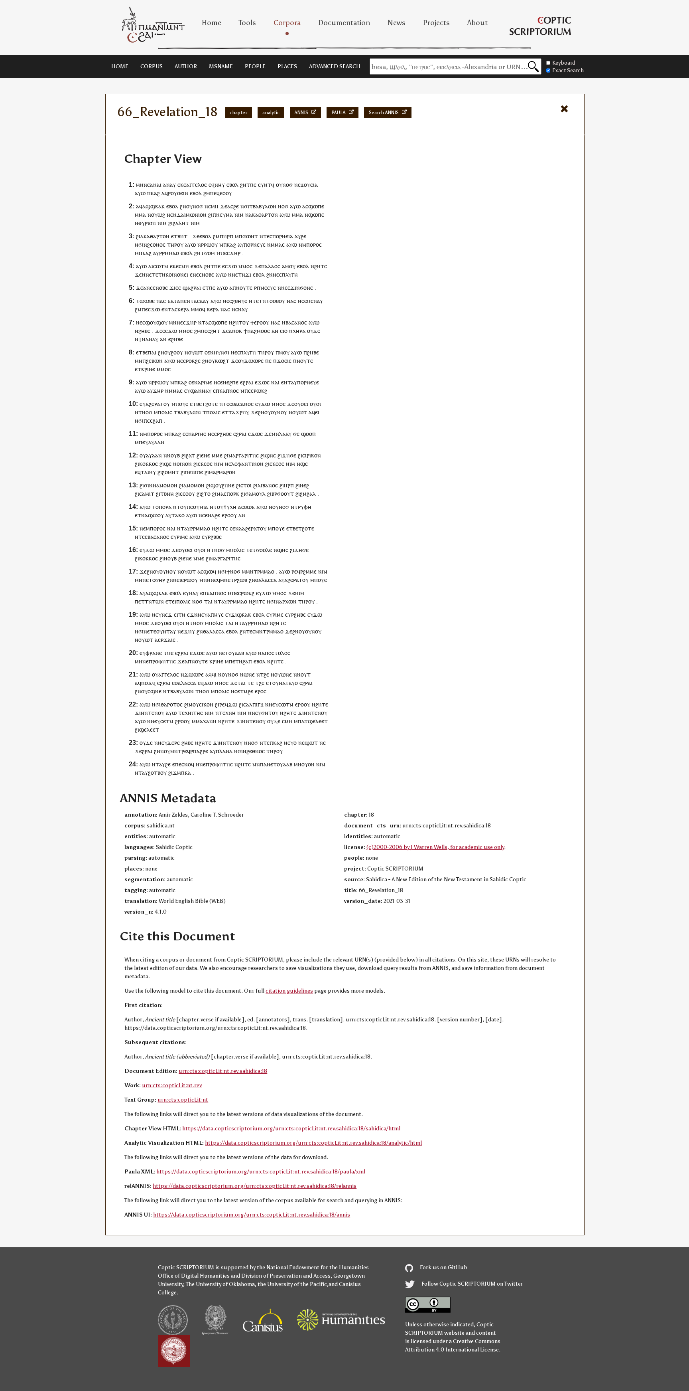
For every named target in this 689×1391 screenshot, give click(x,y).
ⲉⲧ (174, 236)
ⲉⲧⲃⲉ (142, 352)
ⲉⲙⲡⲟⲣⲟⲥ (154, 528)
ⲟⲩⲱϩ (158, 214)
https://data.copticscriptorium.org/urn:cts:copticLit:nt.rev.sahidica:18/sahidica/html (291, 1128)
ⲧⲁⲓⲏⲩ (148, 472)
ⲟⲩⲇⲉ (313, 330)
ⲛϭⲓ (244, 206)
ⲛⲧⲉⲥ (225, 404)
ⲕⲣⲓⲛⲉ (148, 369)
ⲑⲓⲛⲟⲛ (184, 463)
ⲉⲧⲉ (151, 631)
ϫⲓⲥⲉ (175, 287)
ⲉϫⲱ (261, 382)
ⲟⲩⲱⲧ (195, 352)
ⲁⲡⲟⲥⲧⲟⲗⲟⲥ (276, 653)
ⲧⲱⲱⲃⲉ (145, 301)
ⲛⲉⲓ (177, 580)
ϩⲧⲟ (206, 493)
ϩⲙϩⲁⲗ (308, 493)
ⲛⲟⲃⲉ (208, 274)
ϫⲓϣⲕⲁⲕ (241, 614)
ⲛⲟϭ (287, 184)
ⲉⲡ (307, 301)
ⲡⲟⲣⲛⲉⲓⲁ (282, 236)
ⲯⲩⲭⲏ (229, 507)
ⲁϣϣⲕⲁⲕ (153, 206)
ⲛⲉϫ (166, 614)
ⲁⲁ (203, 301)
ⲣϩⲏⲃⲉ (224, 433)
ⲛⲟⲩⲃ (173, 455)
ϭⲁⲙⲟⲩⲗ (255, 493)
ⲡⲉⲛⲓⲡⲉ (194, 472)
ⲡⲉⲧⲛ (235, 661)
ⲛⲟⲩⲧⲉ (244, 287)
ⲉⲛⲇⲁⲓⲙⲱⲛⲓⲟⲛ (188, 214)
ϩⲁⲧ (190, 455)
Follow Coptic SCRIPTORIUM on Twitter (471, 1283)
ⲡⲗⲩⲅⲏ (290, 274)
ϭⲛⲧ (266, 712)
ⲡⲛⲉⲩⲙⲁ (223, 214)
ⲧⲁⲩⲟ (291, 683)
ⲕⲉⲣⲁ (183, 309)
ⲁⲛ (275, 330)
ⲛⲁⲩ (171, 184)
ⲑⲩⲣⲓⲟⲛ (147, 223)
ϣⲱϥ (209, 571)
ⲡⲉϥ (215, 193)
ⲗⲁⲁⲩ (285, 433)
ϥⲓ (214, 674)
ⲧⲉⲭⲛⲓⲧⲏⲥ (190, 712)
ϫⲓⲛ (139, 712)
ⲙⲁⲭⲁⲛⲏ (206, 721)
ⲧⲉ (250, 683)
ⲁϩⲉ (150, 404)
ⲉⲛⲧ (189, 301)
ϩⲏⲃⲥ (187, 742)
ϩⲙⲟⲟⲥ (262, 330)
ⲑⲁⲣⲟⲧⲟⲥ (172, 704)
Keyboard (563, 62)
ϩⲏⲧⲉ (321, 704)
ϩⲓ (210, 214)
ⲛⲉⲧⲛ (238, 274)
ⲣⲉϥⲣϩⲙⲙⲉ (304, 571)
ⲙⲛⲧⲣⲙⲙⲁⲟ (260, 571)
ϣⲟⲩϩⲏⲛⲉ (222, 485)
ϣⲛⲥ (270, 455)
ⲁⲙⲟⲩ (288, 266)
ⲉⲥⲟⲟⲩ (187, 493)
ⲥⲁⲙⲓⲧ (146, 493)
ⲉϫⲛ (192, 614)
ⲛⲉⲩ (202, 614)
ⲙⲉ (219, 455)
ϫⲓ (248, 274)
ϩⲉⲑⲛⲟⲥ (156, 244)
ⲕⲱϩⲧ (222, 360)
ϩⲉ (236, 206)
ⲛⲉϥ (215, 580)
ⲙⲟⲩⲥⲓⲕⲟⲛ (201, 704)
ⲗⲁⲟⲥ (274, 266)
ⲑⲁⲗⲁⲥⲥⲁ (266, 580)
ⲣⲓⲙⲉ (206, 382)
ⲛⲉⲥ (197, 274)
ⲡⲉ (253, 184)
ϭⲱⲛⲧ (250, 236)
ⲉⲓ (317, 412)
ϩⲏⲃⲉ (144, 330)
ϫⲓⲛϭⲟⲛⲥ (301, 287)
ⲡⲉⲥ (225, 253)
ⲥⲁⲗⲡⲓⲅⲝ (253, 704)
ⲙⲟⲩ (284, 352)
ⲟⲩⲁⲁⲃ (236, 653)
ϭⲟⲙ (209, 253)
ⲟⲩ (279, 184)
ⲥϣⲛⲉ (154, 691)
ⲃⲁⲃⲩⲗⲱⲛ (264, 206)
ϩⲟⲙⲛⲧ (170, 472)
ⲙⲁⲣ (214, 472)
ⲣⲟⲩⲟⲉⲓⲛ (178, 193)
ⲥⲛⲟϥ (187, 764)
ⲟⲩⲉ (183, 404)
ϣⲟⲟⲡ (308, 433)
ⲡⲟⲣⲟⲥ (314, 244)
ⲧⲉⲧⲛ (158, 274)
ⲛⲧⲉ (265, 742)
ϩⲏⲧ (215, 330)
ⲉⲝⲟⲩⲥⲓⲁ (308, 184)
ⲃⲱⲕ (249, 507)
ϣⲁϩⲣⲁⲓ (192, 287)
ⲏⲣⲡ (228, 236)
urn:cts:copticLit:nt (182, 1099)
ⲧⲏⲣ (172, 244)
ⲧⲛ (181, 614)
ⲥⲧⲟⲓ (246, 485)
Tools (247, 22)
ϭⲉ (296, 433)
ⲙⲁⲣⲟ (225, 472)
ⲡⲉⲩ (143, 442)
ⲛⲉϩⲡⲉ (230, 382)
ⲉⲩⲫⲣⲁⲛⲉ (151, 653)
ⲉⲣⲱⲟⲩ (189, 580)
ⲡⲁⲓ (152, 352)
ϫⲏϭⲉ (289, 455)
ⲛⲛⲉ (147, 274)
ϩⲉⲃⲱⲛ (154, 360)
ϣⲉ (167, 463)
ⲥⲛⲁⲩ (317, 301)
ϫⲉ (223, 206)
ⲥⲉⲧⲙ (166, 721)
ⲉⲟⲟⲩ (226, 193)
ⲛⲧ (201, 322)
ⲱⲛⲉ (249, 674)
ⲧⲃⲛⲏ (167, 493)
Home (211, 22)
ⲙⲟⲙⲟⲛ (168, 485)
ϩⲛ (243, 184)
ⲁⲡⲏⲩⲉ (215, 614)
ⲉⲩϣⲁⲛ (193, 390)
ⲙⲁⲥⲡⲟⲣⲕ (228, 493)
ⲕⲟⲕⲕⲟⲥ (148, 463)
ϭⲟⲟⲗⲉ (264, 550)
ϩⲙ (206, 193)
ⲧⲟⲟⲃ (272, 301)
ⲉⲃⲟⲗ (232, 184)
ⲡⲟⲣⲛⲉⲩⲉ (255, 244)
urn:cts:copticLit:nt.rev (172, 1085)
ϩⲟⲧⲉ (211, 404)
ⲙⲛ (173, 322)
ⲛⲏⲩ (220, 184)
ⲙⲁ (142, 214)
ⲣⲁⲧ (158, 404)
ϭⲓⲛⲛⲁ (151, 485)
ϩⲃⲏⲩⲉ (239, 301)
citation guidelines (289, 990)
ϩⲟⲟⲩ (177, 352)
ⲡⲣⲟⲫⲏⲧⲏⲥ (162, 661)
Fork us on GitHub (443, 1267)
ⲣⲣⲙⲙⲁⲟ (169, 253)
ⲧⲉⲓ (172, 601)
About (477, 22)
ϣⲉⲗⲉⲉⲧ (318, 721)
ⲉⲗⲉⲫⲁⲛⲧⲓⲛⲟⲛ (246, 463)
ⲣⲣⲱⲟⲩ (209, 244)
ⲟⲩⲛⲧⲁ (164, 631)
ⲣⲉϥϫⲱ (228, 704)
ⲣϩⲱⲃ (240, 580)
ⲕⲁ (188, 772)
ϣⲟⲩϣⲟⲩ (156, 322)
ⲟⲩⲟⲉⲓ (301, 404)
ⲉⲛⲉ (205, 455)
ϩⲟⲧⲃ (154, 772)
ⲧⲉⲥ (267, 236)
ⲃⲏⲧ (182, 236)
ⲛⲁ (159, 301)
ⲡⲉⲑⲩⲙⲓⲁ (197, 507)
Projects (436, 22)
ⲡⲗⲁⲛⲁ (224, 751)
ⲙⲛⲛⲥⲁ (144, 184)
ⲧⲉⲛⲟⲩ (156, 712)
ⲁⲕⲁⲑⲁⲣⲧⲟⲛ (263, 214)
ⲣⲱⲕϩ (260, 390)
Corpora (287, 22)
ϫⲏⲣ (235, 253)
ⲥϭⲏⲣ (158, 580)
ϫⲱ (232, 266)
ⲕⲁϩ (155, 193)
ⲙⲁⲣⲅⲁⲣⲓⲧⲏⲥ (243, 455)
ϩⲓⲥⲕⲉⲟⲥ (203, 463)
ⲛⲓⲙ (239, 214)
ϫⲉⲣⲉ (173, 742)
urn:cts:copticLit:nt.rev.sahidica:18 (223, 1071)
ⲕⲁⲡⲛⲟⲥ (229, 390)
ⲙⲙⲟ (244, 266)
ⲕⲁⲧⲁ (173, 301)
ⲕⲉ (183, 184)
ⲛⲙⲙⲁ (274, 244)
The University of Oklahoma (220, 1284)
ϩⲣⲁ (146, 751)
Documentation (344, 22)
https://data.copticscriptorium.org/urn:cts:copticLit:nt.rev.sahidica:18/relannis (254, 1186)
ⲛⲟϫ (146, 683)
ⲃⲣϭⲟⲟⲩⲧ (283, 493)
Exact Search (568, 70)
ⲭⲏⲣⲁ (299, 330)
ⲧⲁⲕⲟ (178, 515)
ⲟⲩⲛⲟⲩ (279, 412)
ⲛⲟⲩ (165, 751)
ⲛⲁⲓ (157, 184)
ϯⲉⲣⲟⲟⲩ (259, 322)
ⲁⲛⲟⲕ (235, 330)
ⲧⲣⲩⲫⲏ (302, 507)
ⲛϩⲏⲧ (317, 266)
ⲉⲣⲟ (226, 515)
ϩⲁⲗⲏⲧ (181, 223)
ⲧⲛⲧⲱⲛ (154, 601)
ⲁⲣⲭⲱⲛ (288, 601)
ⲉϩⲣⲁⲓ (246, 382)
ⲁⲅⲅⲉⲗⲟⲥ (196, 184)
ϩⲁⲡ (157, 420)
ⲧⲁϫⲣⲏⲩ (238, 412)
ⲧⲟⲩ (218, 507)
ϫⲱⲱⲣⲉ (254, 360)
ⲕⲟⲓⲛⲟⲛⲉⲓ (176, 274)
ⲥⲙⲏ (213, 206)
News (397, 22)
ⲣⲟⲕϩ (192, 360)
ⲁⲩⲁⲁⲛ (156, 442)
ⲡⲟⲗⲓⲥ (165, 412)
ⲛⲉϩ (304, 485)
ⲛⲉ (139, 322)
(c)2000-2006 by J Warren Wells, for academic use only (435, 847)
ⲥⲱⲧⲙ (160, 266)
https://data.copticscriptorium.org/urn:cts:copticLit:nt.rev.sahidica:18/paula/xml (260, 1171)
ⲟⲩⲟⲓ (315, 404)
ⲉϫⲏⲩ (188, 631)
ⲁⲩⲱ (140, 193)
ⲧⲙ (244, 691)
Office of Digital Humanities (194, 1275)
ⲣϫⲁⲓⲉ (168, 639)
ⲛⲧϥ (269, 184)
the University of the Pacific (292, 1284)
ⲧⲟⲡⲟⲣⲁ (161, 507)
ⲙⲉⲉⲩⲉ (268, 287)
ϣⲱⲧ (311, 742)
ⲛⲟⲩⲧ (304, 674)
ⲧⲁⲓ (208, 601)
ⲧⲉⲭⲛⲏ (227, 712)
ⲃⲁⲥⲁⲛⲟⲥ (296, 322)
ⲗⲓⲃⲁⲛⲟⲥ (268, 485)
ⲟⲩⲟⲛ (308, 764)
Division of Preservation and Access (286, 1275)
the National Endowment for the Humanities (313, 1267)
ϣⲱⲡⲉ (316, 206)
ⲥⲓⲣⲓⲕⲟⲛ (311, 455)
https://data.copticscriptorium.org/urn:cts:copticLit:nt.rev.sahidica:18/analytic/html (313, 1143)
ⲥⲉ (207, 352)
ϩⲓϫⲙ (174, 772)
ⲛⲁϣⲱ (149, 515)
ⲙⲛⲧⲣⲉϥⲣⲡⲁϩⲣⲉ (189, 751)
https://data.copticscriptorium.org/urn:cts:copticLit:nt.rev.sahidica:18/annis (251, 1214)
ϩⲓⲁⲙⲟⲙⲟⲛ (192, 485)
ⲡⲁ (264, 266)
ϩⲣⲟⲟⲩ (182, 721)
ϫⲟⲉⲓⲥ (284, 360)
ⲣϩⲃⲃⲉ (215, 536)
